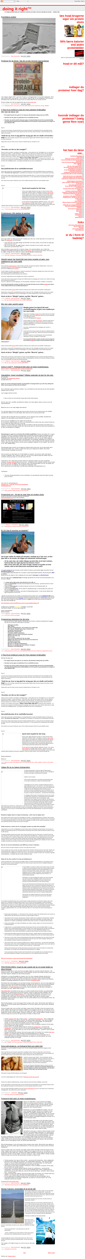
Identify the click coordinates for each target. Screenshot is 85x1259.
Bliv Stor (6, 300)
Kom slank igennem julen (28, 762)
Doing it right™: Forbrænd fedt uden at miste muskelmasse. (25, 367)
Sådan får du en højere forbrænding (18, 962)
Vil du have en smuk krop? (75, 208)
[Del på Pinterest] (29, 56)
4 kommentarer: (14, 524)
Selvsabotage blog (6, 485)
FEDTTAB (7, 255)
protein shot (33, 102)
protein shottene (12, 462)
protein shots (12, 249)
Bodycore (81, 227)
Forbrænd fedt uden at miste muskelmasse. (18, 1099)
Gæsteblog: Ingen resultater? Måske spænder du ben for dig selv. (27, 375)
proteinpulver (37, 105)
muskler (37, 314)
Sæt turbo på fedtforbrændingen (17, 1094)
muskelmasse (37, 1026)
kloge (26, 105)
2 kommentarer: (14, 961)
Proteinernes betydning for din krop (15, 619)
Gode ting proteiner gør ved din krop (28, 650)
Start (24, 1252)
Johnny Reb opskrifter (78, 228)
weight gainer (29, 300)
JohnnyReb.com (79, 230)
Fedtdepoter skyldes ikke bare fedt (31, 1077)
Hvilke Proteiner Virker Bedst (74, 181)
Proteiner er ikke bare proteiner (74, 191)
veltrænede (9, 240)
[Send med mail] (23, 56)
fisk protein (22, 105)
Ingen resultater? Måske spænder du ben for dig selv (16, 490)
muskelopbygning (12, 266)
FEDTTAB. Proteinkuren (17, 1042)
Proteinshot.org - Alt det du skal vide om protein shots (22, 495)
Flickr (40, 203)
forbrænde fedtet (35, 980)
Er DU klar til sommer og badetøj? (14, 530)
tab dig (42, 105)
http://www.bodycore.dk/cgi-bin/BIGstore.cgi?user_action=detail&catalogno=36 (20, 603)
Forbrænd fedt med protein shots (10, 1181)
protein (46, 284)
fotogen (29, 250)
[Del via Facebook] (28, 56)
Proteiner (16, 268)
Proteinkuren (12, 255)
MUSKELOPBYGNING (14, 300)
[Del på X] (26, 56)
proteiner (18, 271)
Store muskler (23, 300)
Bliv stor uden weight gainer (12, 304)
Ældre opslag (51, 1252)
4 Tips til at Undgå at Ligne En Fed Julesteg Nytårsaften (23, 110)
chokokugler (27, 203)
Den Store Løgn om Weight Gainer (73, 167)
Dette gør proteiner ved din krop (12, 105)
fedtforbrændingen (15, 987)
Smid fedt (35, 255)
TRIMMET (46, 105)
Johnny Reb (50, 192)
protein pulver (31, 105)
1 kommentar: (14, 1092)
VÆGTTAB (39, 255)
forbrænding (40, 1018)
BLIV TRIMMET (8, 1042)
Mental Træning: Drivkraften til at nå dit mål (18, 1189)
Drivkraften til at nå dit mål (10, 1249)
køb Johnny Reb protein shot (76, 225)
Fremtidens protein (8, 17)
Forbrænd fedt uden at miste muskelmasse (19, 1184)
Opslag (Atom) (12, 1256)
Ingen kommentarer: (15, 56)
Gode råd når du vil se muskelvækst (72, 176)
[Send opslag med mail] (21, 56)
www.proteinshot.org (7, 497)
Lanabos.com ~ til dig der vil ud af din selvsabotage (14, 484)
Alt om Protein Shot (79, 226)
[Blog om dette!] (25, 56)
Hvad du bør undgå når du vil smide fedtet (32, 1042)
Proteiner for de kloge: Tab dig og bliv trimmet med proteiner (25, 61)
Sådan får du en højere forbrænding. (15, 767)
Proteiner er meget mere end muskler (72, 192)
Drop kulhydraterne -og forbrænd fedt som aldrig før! (22, 1046)
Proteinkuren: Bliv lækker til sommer (15, 213)
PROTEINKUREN (5, 991)
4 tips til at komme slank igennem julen (13, 762)
